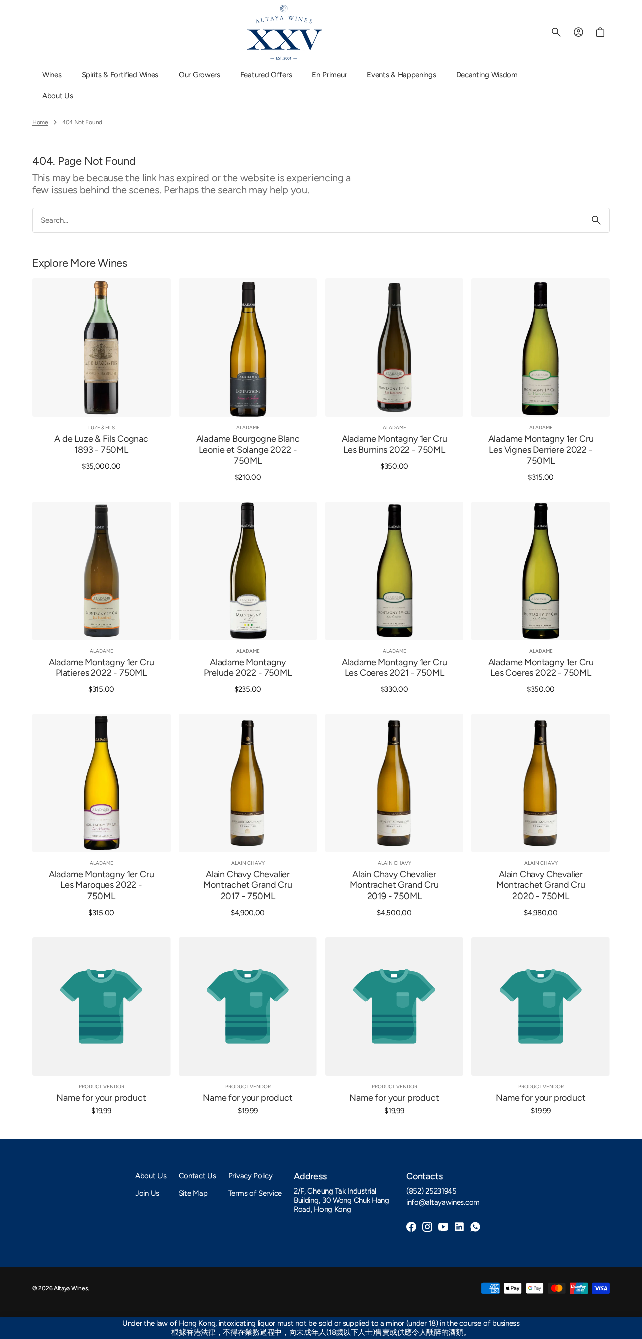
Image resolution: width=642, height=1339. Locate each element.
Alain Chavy (248, 863)
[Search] (596, 220)
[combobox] (308, 220)
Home (40, 122)
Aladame (248, 427)
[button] (556, 32)
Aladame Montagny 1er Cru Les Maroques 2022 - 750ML (101, 885)
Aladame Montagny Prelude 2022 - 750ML (247, 668)
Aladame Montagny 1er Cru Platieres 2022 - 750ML (101, 668)
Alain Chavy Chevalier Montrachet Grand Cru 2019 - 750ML (394, 885)
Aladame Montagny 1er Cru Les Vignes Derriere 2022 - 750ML (541, 450)
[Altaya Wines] (284, 32)
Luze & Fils (101, 427)
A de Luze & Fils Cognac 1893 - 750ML (101, 445)
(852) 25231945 (431, 1191)
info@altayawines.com (443, 1202)
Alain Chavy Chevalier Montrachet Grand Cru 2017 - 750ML (247, 885)
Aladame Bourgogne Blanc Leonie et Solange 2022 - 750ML (248, 450)
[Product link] (101, 380)
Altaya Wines (71, 1288)
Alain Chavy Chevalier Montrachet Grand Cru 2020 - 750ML (540, 885)
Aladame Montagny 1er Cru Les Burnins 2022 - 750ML (394, 445)
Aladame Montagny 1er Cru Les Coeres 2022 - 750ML (541, 668)
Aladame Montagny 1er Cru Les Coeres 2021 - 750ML (394, 668)
